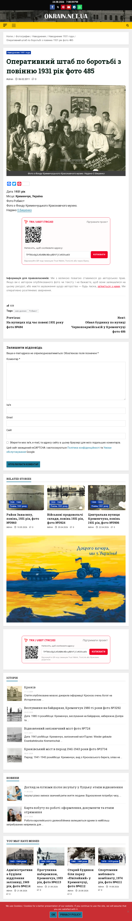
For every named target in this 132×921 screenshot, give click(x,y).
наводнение (21, 311)
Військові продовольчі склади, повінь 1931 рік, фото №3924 (65, 519)
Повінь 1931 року (18, 506)
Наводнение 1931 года (18, 52)
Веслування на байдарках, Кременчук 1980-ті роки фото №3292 (72, 708)
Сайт (9, 430)
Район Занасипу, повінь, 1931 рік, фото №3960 (22, 519)
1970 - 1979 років (110, 861)
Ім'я (8, 404)
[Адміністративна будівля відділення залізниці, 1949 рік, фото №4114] (20, 856)
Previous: (35, 322)
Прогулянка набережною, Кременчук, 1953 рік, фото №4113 (50, 876)
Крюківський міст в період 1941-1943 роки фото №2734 (65, 749)
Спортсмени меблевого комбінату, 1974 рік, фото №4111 (110, 876)
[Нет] (128, 911)
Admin (9, 79)
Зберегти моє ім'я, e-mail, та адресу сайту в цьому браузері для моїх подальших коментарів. (65, 442)
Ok (53, 914)
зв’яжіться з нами (109, 286)
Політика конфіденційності (83, 447)
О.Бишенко (24, 210)
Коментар (13, 359)
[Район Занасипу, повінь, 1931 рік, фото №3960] (25, 497)
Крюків (30, 687)
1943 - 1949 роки (18, 861)
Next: (98, 324)
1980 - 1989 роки (79, 861)
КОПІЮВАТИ (99, 254)
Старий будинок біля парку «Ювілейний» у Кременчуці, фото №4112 (81, 878)
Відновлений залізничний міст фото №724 (57, 728)
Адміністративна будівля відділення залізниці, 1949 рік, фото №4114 (19, 878)
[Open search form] (127, 25)
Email (9, 417)
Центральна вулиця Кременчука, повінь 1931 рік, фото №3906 (104, 519)
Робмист (33, 311)
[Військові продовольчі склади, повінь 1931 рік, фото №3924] (66, 497)
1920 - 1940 (15, 502)
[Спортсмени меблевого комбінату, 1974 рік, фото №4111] (112, 856)
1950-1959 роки (48, 861)
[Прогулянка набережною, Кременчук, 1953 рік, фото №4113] (50, 856)
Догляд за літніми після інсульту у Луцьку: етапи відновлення (73, 787)
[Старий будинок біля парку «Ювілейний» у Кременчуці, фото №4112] (81, 856)
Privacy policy (70, 914)
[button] (5, 25)
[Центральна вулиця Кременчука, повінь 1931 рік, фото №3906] (107, 497)
